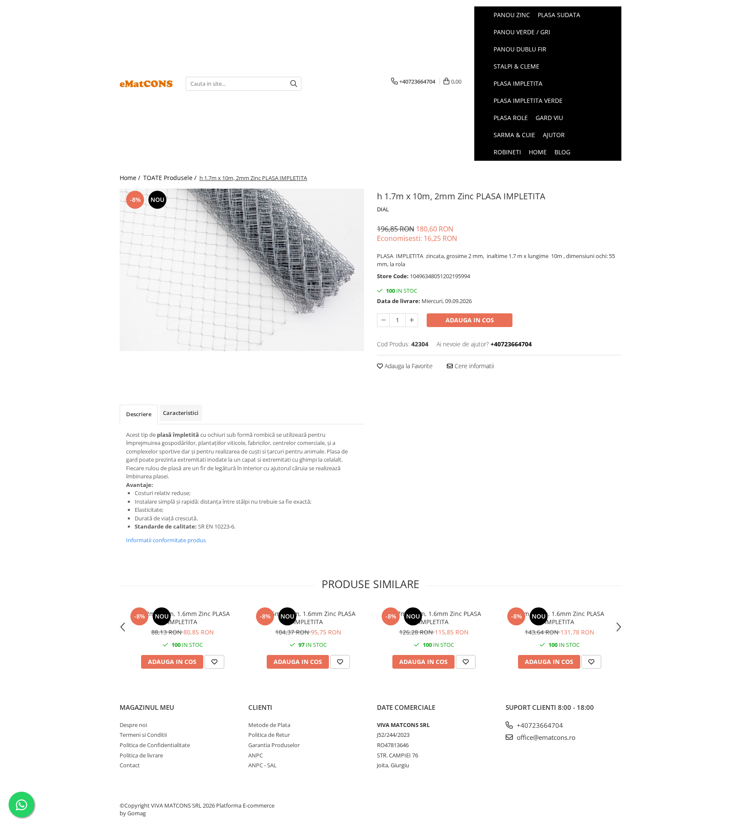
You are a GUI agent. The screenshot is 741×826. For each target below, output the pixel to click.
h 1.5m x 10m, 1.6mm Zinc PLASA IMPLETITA (308, 618)
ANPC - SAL (262, 765)
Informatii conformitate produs (166, 540)
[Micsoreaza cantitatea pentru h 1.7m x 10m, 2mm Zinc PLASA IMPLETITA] (383, 320)
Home (538, 152)
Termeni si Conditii (143, 735)
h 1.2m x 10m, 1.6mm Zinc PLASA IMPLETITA (182, 618)
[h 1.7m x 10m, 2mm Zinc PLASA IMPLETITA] (242, 270)
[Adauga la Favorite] (214, 662)
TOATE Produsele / (170, 178)
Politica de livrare (141, 755)
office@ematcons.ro (545, 737)
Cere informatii (473, 366)
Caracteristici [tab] (181, 413)
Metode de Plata (269, 725)
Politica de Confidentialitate (155, 745)
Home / (131, 178)
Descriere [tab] (138, 414)
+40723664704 (539, 725)
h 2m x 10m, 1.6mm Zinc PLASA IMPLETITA (559, 618)
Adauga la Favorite (408, 366)
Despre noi (133, 725)
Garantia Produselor (274, 745)
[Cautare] (293, 84)
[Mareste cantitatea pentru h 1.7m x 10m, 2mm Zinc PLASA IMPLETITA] (411, 320)
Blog (562, 152)
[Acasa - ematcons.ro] (146, 83)
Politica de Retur (269, 735)
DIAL (383, 209)
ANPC (255, 755)
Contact (130, 765)
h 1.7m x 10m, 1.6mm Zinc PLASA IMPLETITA (433, 618)
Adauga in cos (470, 320)
